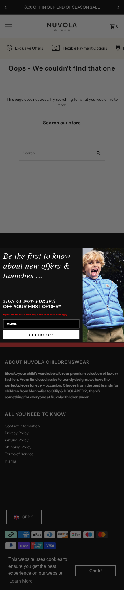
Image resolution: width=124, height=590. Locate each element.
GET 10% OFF (41, 334)
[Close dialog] (117, 254)
